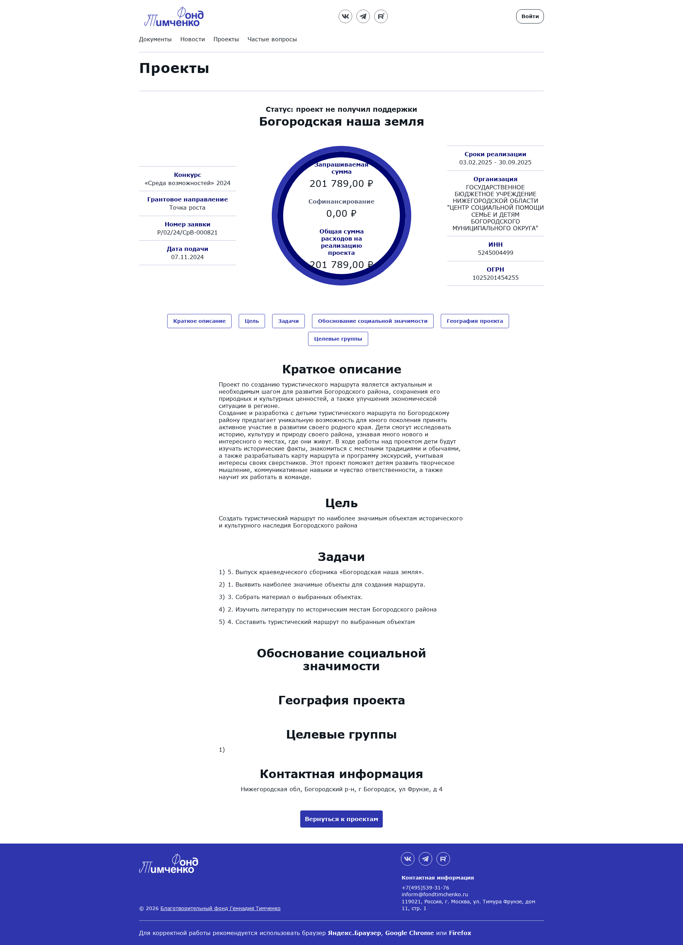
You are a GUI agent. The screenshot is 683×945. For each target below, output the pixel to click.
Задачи (288, 321)
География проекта (475, 321)
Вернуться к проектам (341, 818)
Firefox (460, 932)
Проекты (226, 39)
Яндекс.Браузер (354, 932)
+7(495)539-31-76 (425, 887)
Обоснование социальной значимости (373, 321)
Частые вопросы (272, 39)
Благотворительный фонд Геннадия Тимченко (220, 908)
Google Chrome (409, 932)
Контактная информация (438, 878)
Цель (252, 321)
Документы (155, 39)
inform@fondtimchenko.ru (435, 894)
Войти (530, 16)
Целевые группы (338, 339)
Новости (192, 39)
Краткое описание (199, 321)
